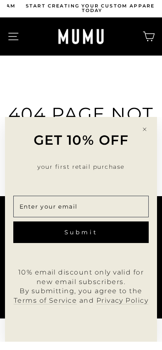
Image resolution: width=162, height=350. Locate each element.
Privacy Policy (122, 300)
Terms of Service (45, 300)
